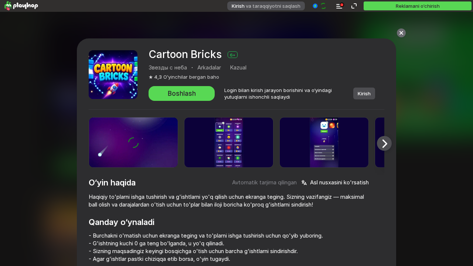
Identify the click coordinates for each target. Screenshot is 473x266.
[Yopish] (401, 32)
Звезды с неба (168, 67)
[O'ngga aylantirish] (384, 143)
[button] (319, 5)
